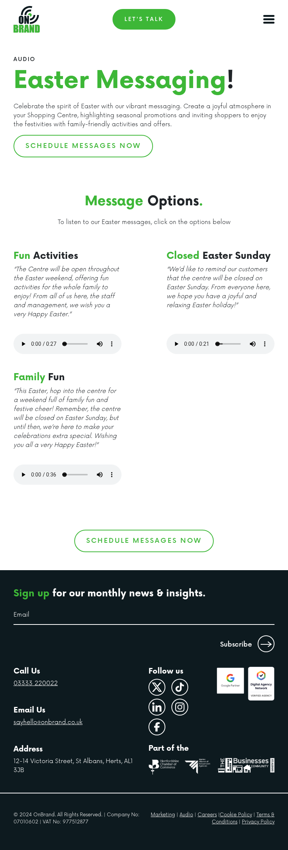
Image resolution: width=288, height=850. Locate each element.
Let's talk (144, 19)
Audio (186, 815)
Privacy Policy (258, 822)
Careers (207, 815)
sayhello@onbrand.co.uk (48, 722)
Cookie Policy (236, 815)
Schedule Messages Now (83, 146)
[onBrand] (27, 19)
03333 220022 (36, 683)
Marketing (163, 815)
